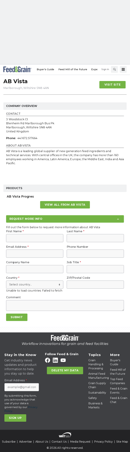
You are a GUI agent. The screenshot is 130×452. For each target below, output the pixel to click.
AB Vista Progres (20, 196)
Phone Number (77, 247)
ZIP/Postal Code (78, 278)
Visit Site (112, 84)
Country (12, 278)
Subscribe (9, 441)
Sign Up (15, 417)
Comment (13, 297)
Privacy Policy (103, 441)
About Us (41, 441)
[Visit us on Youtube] (63, 360)
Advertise (25, 441)
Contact (13, 113)
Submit (17, 317)
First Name (15, 231)
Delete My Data (64, 370)
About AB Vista (18, 145)
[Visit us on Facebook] (47, 360)
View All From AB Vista (65, 204)
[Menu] (123, 69)
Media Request (80, 441)
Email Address (17, 247)
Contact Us (59, 441)
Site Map (122, 441)
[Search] (114, 69)
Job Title (74, 262)
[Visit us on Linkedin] (55, 360)
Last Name (75, 231)
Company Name (17, 262)
